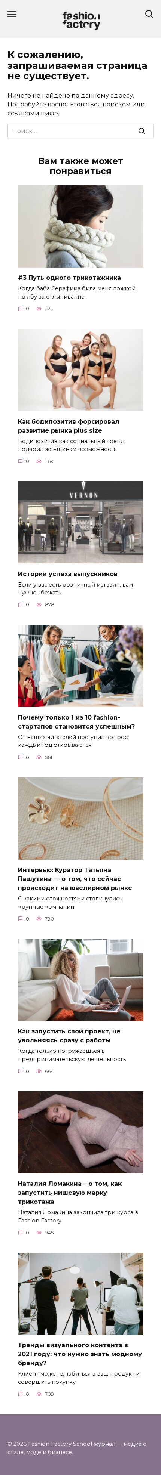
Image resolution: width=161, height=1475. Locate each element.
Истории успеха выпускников (68, 573)
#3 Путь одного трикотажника (69, 277)
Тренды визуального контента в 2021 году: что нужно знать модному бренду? (80, 1354)
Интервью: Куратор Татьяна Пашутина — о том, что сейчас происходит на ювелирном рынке (75, 878)
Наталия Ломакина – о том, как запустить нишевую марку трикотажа (70, 1192)
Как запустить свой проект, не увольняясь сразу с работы (69, 1036)
